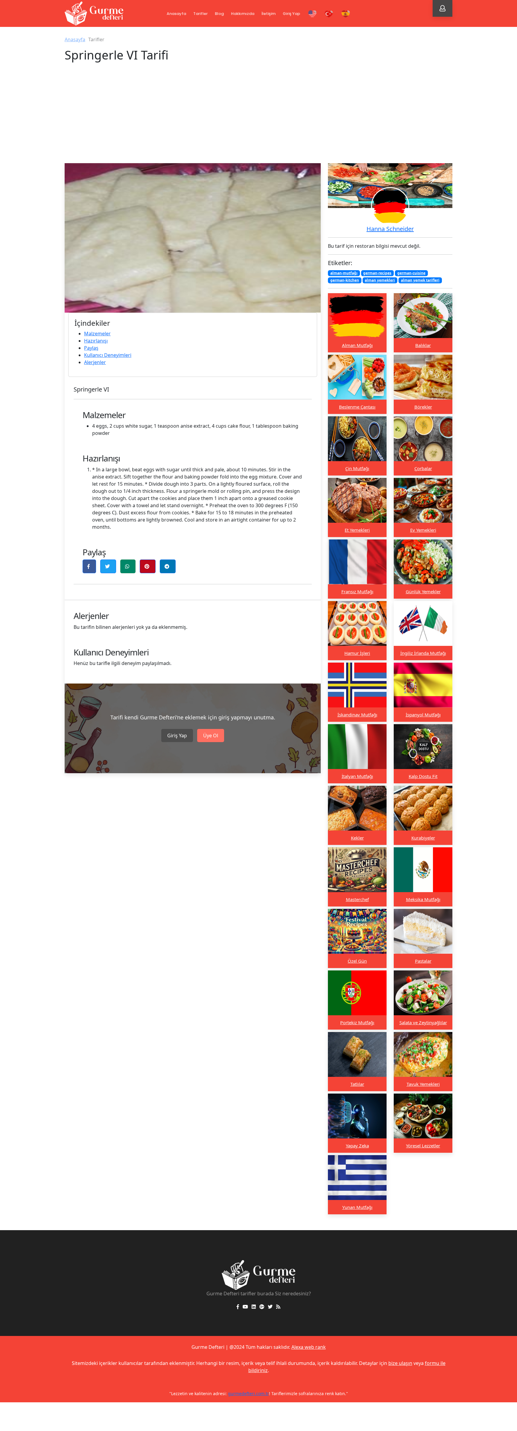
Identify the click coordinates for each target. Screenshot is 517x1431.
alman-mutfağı (344, 273)
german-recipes (377, 273)
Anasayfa (176, 13)
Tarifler (200, 13)
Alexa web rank (308, 1347)
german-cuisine (411, 273)
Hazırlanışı (96, 340)
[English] (312, 14)
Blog (219, 13)
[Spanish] (345, 14)
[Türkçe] (329, 14)
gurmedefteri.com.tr (248, 1393)
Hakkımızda (242, 13)
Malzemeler (97, 333)
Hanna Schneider (390, 229)
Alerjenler (95, 362)
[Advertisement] (258, 118)
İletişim (268, 13)
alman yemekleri (380, 280)
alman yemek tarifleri (420, 280)
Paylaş (91, 348)
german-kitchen (344, 280)
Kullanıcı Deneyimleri (107, 355)
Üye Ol (210, 735)
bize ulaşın (400, 1363)
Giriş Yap (291, 13)
